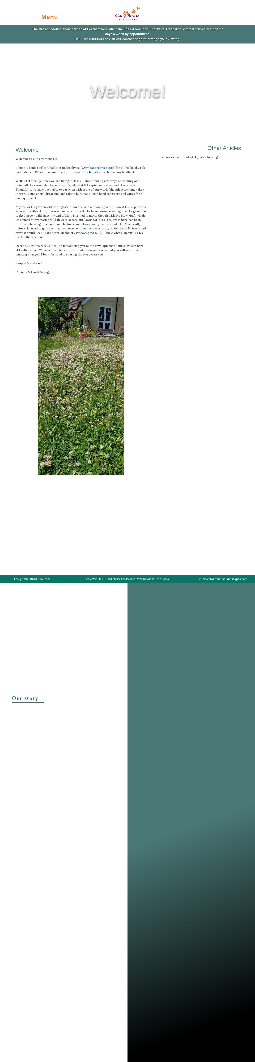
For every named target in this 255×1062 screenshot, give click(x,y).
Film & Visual (161, 578)
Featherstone (97, 29)
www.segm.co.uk (88, 232)
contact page (132, 39)
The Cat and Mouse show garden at (59, 29)
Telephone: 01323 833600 (32, 579)
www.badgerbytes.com (97, 167)
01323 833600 (92, 39)
